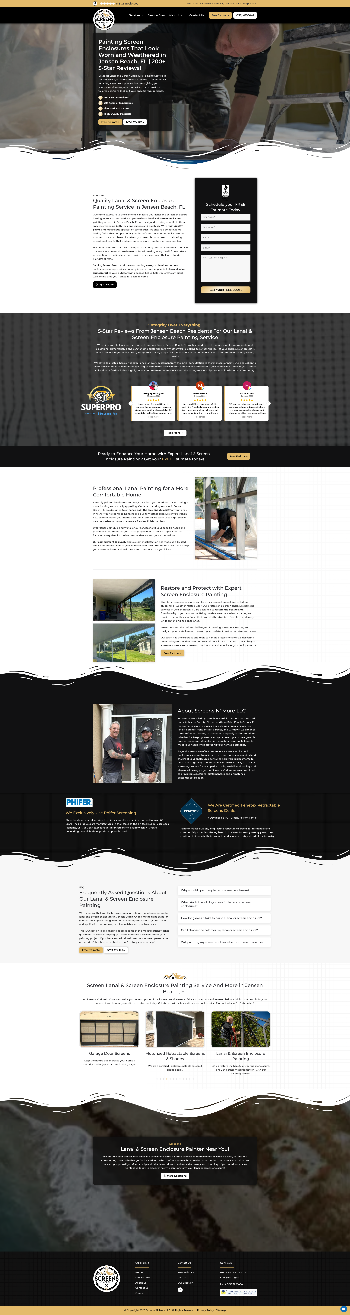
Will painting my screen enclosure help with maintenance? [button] (222, 942)
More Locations (176, 1175)
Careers (139, 1293)
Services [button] (134, 15)
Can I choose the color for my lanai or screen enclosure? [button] (219, 930)
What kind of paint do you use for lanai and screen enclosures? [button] (216, 904)
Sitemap (221, 1310)
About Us (140, 1282)
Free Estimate (220, 15)
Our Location (185, 1282)
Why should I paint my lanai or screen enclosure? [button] (215, 890)
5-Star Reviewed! (127, 3)
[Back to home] (104, 19)
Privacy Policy (205, 1310)
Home (139, 1272)
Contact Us (197, 15)
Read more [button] (153, 417)
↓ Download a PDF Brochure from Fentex (232, 817)
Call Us (182, 1277)
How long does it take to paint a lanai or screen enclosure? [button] (221, 918)
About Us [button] (175, 15)
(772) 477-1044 (245, 15)
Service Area (156, 15)
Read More (173, 432)
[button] (268, 403)
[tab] (157, 1079)
